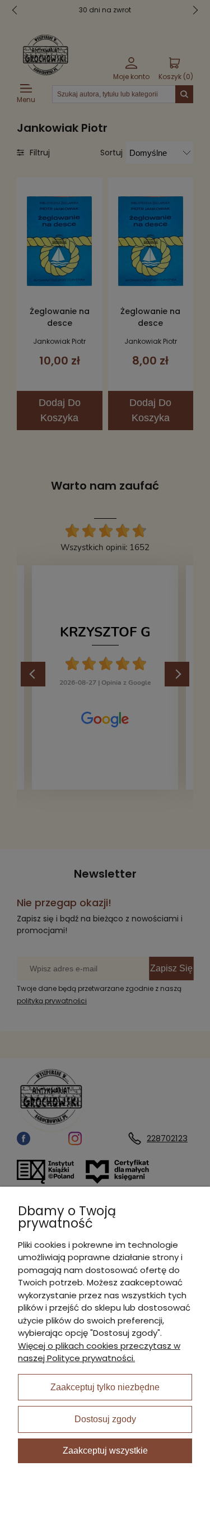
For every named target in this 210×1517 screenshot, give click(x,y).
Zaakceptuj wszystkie (105, 1450)
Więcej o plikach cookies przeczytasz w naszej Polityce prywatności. (99, 1352)
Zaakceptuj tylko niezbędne (105, 1387)
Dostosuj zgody (105, 1419)
